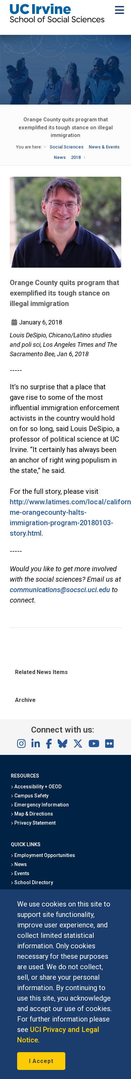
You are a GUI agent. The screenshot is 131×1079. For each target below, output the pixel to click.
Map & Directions (33, 814)
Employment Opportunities (44, 855)
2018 (76, 157)
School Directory (33, 882)
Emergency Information (41, 805)
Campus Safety (31, 795)
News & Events (104, 147)
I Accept (41, 1061)
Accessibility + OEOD (37, 786)
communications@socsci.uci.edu (60, 590)
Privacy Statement (34, 823)
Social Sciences (66, 147)
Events (21, 873)
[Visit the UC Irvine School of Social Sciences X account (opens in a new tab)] (78, 744)
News (60, 157)
